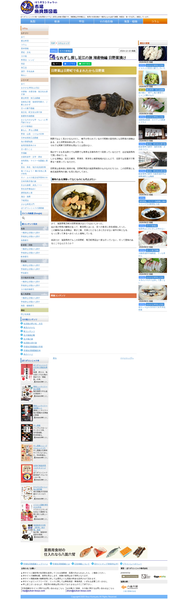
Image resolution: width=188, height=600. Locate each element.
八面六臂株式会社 (129, 591)
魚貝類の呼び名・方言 (33, 324)
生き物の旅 (28, 339)
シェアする (71, 64)
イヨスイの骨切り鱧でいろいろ (152, 68)
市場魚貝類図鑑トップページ (35, 564)
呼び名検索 (25, 314)
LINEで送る (86, 64)
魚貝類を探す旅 (30, 343)
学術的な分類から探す (30, 236)
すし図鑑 (36, 425)
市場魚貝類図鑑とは (61, 564)
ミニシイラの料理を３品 (149, 204)
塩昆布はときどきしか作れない (152, 229)
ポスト (58, 64)
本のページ (28, 354)
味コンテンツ (29, 331)
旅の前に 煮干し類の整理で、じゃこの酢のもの (152, 94)
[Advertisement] (93, 325)
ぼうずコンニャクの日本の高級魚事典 (40, 367)
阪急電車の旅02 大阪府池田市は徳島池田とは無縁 (152, 175)
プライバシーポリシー (132, 564)
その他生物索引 (27, 289)
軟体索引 (24, 257)
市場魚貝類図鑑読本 (32, 350)
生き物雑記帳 (29, 335)
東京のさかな (29, 327)
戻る (55, 358)
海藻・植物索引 (27, 305)
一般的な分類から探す (30, 233)
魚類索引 (24, 240)
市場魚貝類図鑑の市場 (33, 347)
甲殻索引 (24, 273)
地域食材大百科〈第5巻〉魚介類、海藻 (39, 527)
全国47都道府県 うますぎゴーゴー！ (39, 468)
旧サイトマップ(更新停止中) (106, 564)
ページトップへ (127, 358)
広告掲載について (82, 564)
